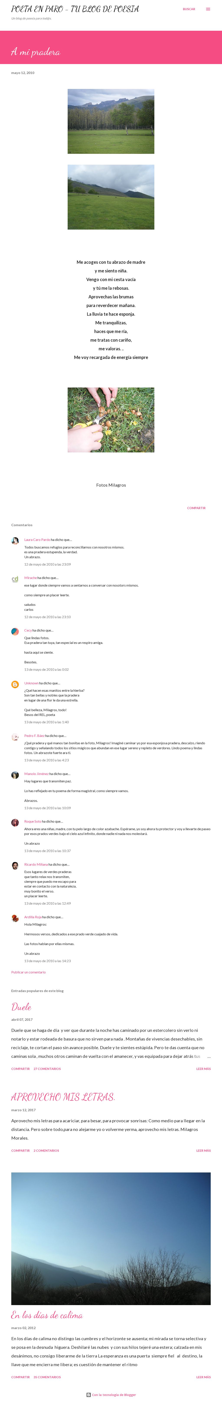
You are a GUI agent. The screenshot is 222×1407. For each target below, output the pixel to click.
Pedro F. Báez (34, 735)
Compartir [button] (196, 508)
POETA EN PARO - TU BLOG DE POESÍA (75, 9)
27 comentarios (47, 1069)
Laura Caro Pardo (37, 539)
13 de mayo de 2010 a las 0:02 (46, 669)
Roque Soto (32, 821)
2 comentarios (46, 1150)
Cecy (28, 630)
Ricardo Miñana (36, 864)
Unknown (31, 683)
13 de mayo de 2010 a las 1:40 (46, 722)
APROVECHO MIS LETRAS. (63, 1097)
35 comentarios (47, 1377)
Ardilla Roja (33, 917)
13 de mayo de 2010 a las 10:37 (47, 851)
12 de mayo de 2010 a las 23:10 (47, 617)
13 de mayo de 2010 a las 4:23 (46, 760)
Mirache (30, 578)
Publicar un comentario (28, 972)
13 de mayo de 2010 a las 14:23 (47, 961)
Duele (21, 1006)
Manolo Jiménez (36, 774)
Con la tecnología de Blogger (113, 1395)
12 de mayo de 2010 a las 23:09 (47, 564)
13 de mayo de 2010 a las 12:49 (47, 903)
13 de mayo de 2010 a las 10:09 (47, 808)
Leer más (203, 1069)
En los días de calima (47, 1314)
